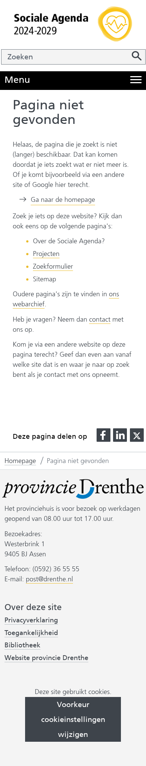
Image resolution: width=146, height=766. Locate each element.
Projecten (46, 254)
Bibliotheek (22, 645)
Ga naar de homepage (63, 200)
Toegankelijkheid (31, 633)
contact (99, 319)
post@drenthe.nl (49, 579)
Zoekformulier (53, 266)
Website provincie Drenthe (46, 658)
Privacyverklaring (31, 620)
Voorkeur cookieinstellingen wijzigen (73, 719)
